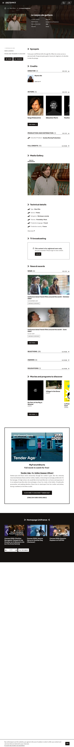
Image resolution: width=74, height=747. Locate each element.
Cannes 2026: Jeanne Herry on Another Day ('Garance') (35, 540)
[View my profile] (69, 3)
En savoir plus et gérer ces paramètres (14, 745)
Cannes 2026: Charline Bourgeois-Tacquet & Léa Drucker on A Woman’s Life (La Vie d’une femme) (14, 541)
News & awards (9, 51)
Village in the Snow (53, 391)
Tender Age (26, 473)
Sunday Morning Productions (52, 21)
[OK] (67, 743)
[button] (66, 167)
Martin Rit (48, 19)
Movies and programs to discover (14, 53)
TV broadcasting (9, 48)
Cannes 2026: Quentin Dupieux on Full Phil (58, 539)
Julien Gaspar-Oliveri (43, 473)
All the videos (23, 550)
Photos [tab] (31, 160)
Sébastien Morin (52, 118)
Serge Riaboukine (34, 118)
